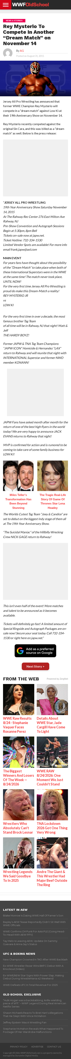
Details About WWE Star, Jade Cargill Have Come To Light (51, 724)
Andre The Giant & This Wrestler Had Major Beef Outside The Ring (52, 878)
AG (22, 50)
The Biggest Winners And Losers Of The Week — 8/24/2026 (18, 777)
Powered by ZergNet (57, 679)
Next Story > (35, 666)
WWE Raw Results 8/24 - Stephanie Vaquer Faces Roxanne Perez (17, 724)
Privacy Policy (18, 1046)
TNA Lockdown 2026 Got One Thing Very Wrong (52, 827)
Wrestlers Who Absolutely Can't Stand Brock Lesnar (18, 827)
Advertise (37, 1046)
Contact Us (54, 1046)
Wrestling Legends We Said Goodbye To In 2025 (18, 876)
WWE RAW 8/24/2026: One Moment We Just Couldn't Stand (50, 777)
